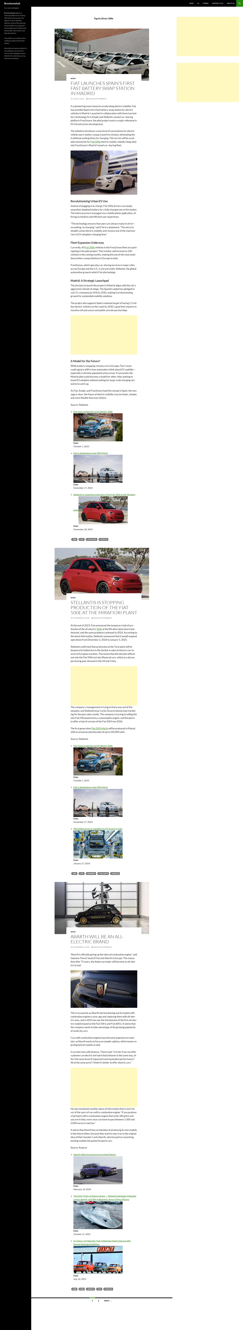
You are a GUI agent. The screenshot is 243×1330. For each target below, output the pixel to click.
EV (198, 3)
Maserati (91, 873)
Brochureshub (12, 3)
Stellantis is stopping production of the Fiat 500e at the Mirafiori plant (104, 607)
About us (230, 3)
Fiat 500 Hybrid (99, 728)
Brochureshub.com (11, 13)
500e (74, 539)
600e (82, 1289)
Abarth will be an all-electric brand (97, 939)
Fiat (82, 539)
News (191, 3)
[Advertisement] (104, 335)
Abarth (91, 1289)
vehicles (103, 539)
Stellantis (91, 539)
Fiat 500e (96, 141)
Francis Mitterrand (97, 99)
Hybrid (205, 3)
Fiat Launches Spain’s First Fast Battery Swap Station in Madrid (103, 88)
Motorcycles (217, 3)
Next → (108, 1300)
